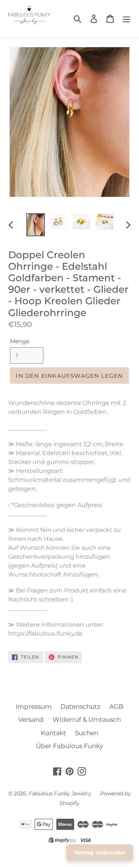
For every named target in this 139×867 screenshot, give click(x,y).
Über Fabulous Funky (69, 746)
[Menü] (126, 18)
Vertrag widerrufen (100, 852)
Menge (19, 341)
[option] (35, 224)
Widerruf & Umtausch (87, 719)
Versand (31, 719)
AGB (116, 706)
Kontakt (53, 733)
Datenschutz (80, 706)
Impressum (34, 706)
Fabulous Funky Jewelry (60, 793)
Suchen (86, 733)
